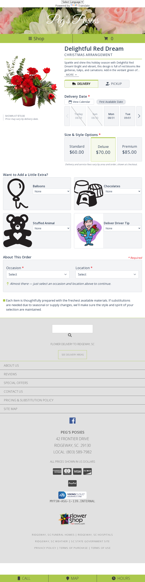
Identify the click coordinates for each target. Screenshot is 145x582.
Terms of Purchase (73, 548)
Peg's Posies (72, 20)
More (70, 74)
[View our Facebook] (72, 422)
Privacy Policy (45, 548)
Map (74, 578)
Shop (39, 38)
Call (25, 578)
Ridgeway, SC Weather (51, 541)
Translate (84, 5)
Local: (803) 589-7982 (72, 452)
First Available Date (111, 102)
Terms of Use (101, 548)
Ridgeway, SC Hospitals (95, 534)
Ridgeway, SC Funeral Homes (53, 534)
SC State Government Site (90, 541)
